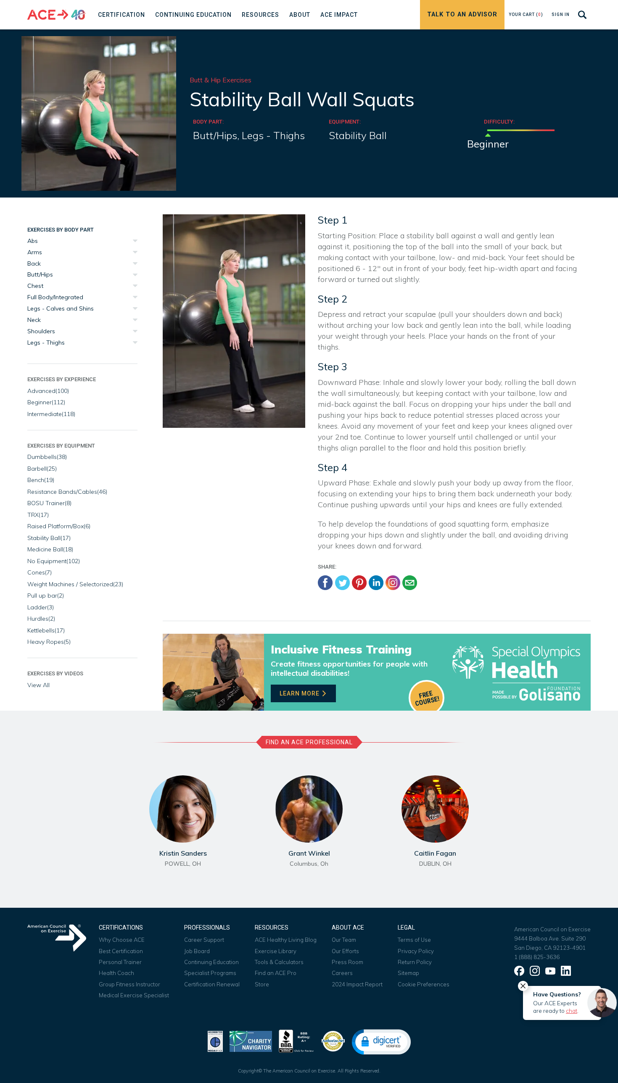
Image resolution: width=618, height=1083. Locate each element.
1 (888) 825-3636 (537, 957)
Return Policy (415, 962)
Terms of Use (414, 939)
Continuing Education (211, 962)
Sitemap (408, 973)
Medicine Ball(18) (50, 549)
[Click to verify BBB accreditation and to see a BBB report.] (296, 1040)
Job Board (197, 951)
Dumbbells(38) (47, 457)
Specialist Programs (210, 973)
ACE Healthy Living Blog (286, 939)
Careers (342, 973)
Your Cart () (526, 14)
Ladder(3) (40, 607)
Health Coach (116, 973)
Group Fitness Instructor (129, 984)
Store (262, 984)
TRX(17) (38, 515)
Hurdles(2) (41, 618)
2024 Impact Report (357, 984)
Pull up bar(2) (45, 595)
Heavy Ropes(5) (49, 642)
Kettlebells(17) (46, 630)
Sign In (561, 14)
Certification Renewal (212, 984)
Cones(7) (39, 572)
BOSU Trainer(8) (49, 503)
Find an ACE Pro (275, 973)
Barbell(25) (42, 468)
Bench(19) (40, 480)
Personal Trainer (120, 962)
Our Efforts (345, 951)
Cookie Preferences (423, 984)
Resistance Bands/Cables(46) (67, 491)
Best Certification (121, 951)
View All (38, 685)
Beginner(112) (46, 402)
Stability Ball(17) (49, 538)
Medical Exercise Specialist (134, 995)
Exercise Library (275, 951)
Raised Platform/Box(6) (58, 526)
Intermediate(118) (51, 414)
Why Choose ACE (122, 939)
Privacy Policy (416, 951)
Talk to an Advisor (462, 14)
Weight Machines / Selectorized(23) (75, 584)
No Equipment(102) (53, 561)
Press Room (347, 962)
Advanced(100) (48, 391)
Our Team (344, 939)
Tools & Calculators (279, 962)
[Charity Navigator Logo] (251, 1040)
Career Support (204, 939)
